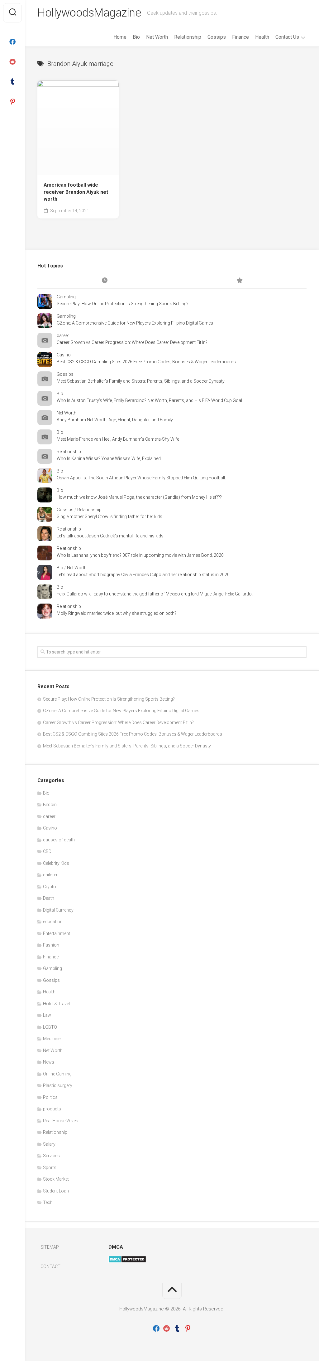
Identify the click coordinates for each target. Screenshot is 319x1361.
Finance (240, 37)
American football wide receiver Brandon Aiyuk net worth (76, 192)
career (63, 335)
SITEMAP (49, 1247)
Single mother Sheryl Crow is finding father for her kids (109, 516)
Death (48, 898)
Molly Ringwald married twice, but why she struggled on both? (116, 613)
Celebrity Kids (56, 863)
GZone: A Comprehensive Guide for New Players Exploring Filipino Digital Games (135, 323)
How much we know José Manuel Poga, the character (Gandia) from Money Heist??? (139, 497)
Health (262, 37)
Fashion (51, 944)
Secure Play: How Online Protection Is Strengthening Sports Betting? (122, 303)
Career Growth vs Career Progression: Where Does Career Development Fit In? (132, 342)
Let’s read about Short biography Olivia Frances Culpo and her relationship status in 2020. (144, 574)
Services (51, 1155)
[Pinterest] (12, 101)
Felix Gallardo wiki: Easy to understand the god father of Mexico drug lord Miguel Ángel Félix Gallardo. (155, 593)
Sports (49, 1167)
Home (119, 37)
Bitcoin (50, 804)
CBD (47, 851)
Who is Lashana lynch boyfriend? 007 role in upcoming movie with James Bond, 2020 (140, 555)
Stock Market (56, 1179)
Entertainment (56, 933)
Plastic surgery (57, 1085)
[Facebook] (12, 42)
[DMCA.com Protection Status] (127, 1261)
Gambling (66, 296)
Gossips (216, 37)
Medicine (51, 1038)
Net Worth (157, 37)
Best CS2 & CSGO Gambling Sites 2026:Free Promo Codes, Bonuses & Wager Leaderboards (146, 361)
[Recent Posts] (104, 281)
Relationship (187, 37)
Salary (49, 1144)
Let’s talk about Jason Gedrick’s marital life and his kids (110, 535)
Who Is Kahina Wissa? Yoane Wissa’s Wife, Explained (109, 458)
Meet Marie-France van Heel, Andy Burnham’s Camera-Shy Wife (118, 439)
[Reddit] (12, 62)
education (53, 921)
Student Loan (56, 1190)
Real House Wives (60, 1120)
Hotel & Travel (56, 1003)
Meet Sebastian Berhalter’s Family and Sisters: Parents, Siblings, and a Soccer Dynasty (141, 381)
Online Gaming (57, 1073)
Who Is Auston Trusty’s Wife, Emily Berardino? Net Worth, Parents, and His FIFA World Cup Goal (149, 400)
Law (47, 1015)
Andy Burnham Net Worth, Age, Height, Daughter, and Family (115, 419)
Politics (50, 1097)
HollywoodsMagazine (89, 12)
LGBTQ (50, 1027)
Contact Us (287, 37)
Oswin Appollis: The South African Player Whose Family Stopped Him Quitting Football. (141, 477)
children (51, 874)
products (52, 1108)
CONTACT (50, 1266)
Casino (64, 354)
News (48, 1062)
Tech (48, 1202)
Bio (136, 37)
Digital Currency (58, 910)
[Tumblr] (12, 82)
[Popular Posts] (239, 281)
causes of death (59, 839)
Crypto (49, 886)
